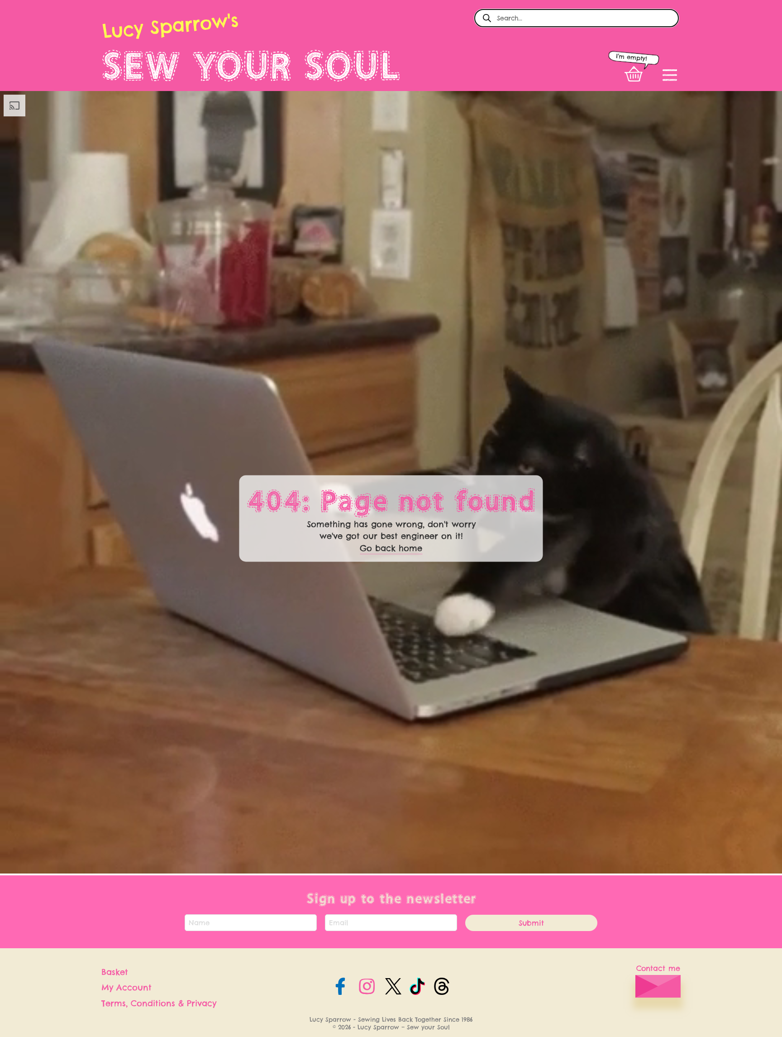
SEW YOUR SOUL (251, 65)
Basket (114, 972)
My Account (126, 987)
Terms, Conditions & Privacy (158, 1003)
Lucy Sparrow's (170, 25)
